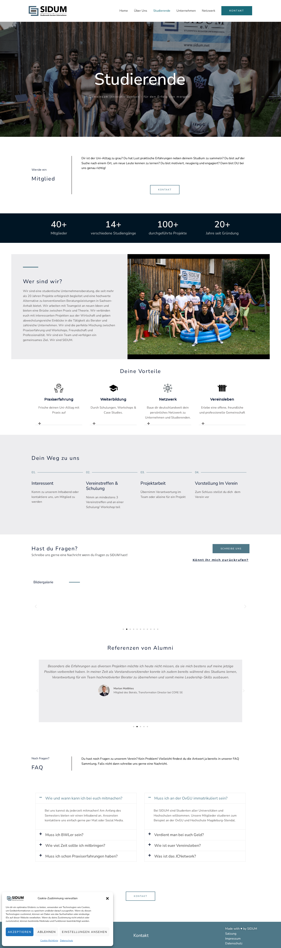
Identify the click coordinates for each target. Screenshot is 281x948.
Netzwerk (208, 11)
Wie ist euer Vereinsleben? (177, 845)
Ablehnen (46, 932)
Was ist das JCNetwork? (175, 856)
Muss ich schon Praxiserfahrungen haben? (81, 856)
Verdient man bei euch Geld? (179, 834)
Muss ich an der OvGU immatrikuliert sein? (190, 798)
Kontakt (141, 935)
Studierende (161, 11)
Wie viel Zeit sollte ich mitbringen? (75, 845)
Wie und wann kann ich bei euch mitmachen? (83, 798)
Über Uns (140, 11)
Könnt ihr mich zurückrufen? (221, 560)
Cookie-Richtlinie (49, 940)
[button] (107, 898)
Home (123, 11)
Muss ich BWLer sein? (64, 834)
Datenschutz (66, 940)
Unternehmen (186, 11)
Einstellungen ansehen (84, 932)
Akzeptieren (19, 932)
